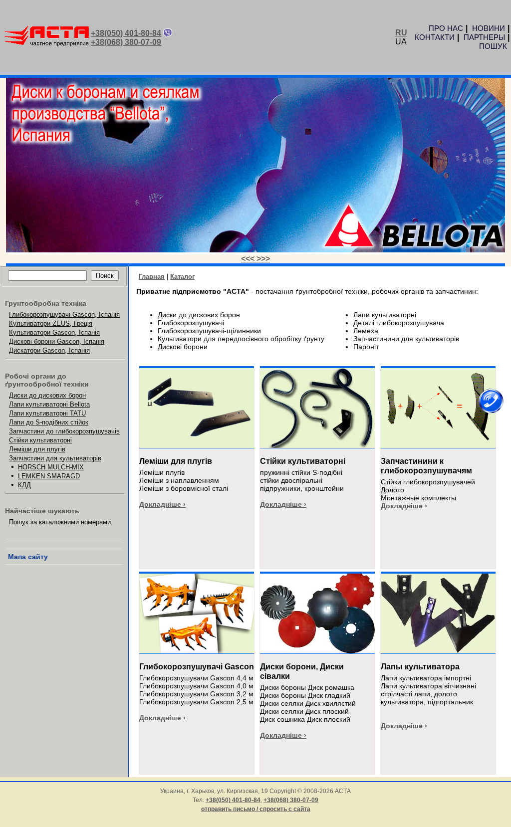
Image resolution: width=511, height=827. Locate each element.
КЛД (24, 485)
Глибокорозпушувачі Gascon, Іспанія (64, 314)
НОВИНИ (488, 28)
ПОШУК (493, 46)
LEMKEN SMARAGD (49, 476)
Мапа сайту (28, 557)
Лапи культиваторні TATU (47, 413)
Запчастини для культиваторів (55, 458)
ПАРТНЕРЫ (484, 37)
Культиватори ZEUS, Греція (50, 323)
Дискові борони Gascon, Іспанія (56, 341)
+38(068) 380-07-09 (126, 42)
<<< (248, 258)
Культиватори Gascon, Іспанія (54, 332)
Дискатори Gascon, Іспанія (49, 350)
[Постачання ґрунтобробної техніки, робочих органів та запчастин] (46, 44)
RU (401, 32)
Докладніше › (162, 504)
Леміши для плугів (37, 449)
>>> (263, 258)
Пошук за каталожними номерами (60, 522)
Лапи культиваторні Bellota (49, 404)
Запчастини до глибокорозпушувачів (64, 431)
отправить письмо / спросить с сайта (255, 809)
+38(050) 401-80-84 (126, 33)
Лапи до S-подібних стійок (48, 422)
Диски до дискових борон (47, 395)
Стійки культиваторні (40, 440)
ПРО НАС (446, 28)
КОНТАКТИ (435, 37)
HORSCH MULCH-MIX (51, 467)
